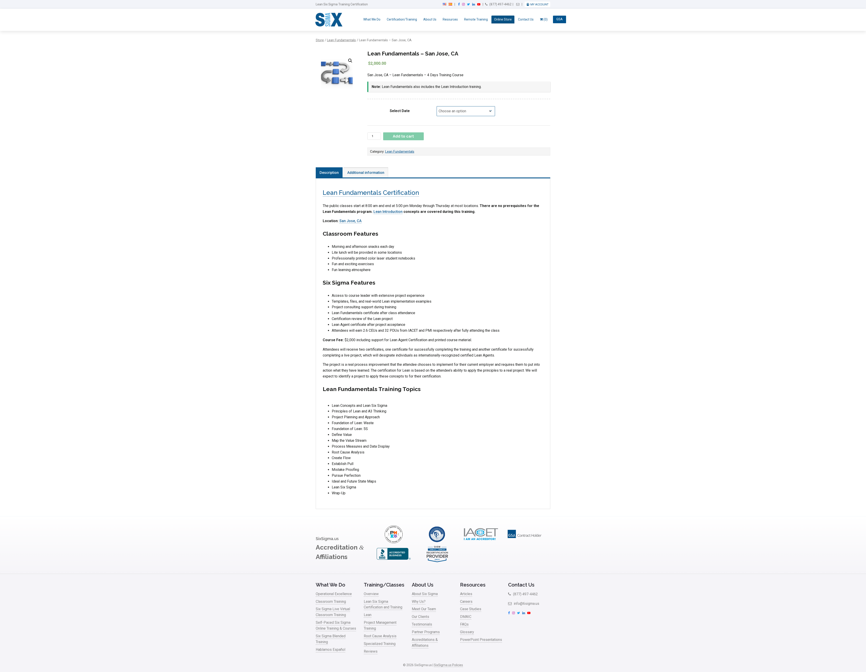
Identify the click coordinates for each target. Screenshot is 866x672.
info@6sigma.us (526, 603)
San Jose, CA (350, 221)
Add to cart (403, 136)
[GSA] (524, 542)
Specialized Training (380, 644)
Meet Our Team (424, 609)
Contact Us (526, 19)
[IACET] (481, 542)
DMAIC (465, 616)
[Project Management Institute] (393, 542)
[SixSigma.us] (328, 20)
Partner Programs (426, 632)
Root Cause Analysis (380, 636)
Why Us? (419, 601)
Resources (450, 19)
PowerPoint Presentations (481, 639)
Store (320, 40)
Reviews (371, 651)
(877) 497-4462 (500, 4)
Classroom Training (331, 601)
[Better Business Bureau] (393, 561)
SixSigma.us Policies (448, 665)
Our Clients (420, 616)
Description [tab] (329, 172)
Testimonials (422, 624)
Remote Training (476, 19)
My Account (539, 4)
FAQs (464, 624)
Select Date (400, 111)
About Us (429, 19)
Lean (367, 615)
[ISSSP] (437, 542)
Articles (466, 594)
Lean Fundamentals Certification (371, 192)
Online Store (503, 19)
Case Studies (470, 609)
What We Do (371, 19)
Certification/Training (402, 19)
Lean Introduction (388, 211)
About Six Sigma (425, 594)
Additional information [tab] (365, 172)
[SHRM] (437, 561)
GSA (559, 19)
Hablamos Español (330, 649)
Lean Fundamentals (341, 40)
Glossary (467, 632)
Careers (466, 601)
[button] (350, 61)
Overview (371, 594)
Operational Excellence (334, 594)
